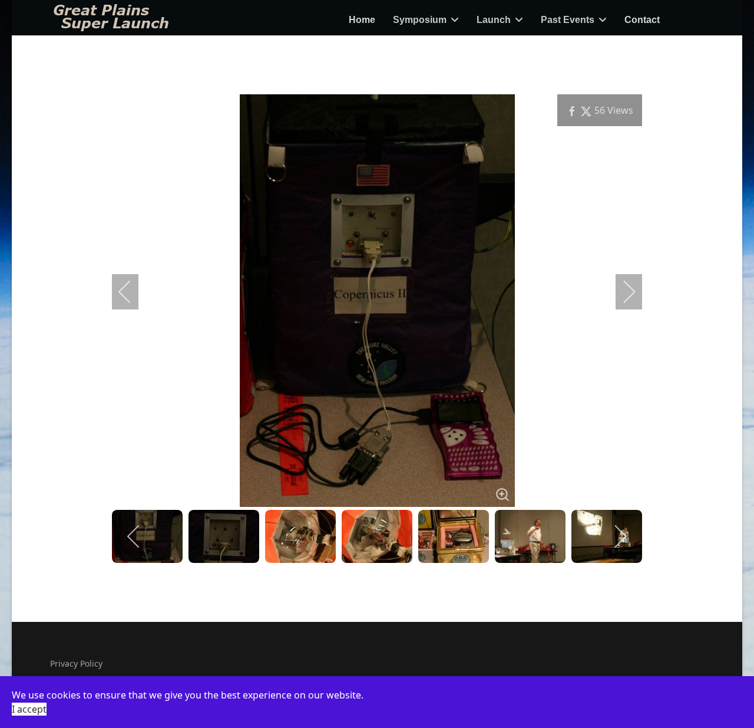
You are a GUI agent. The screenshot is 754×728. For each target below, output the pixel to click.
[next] (621, 291)
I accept (29, 709)
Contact (642, 20)
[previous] (132, 291)
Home (362, 20)
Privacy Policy (76, 663)
